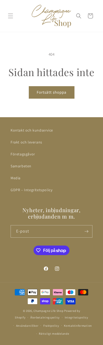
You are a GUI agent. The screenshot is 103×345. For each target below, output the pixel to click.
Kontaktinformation (78, 325)
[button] (10, 16)
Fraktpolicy (51, 325)
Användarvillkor (27, 325)
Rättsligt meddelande (54, 333)
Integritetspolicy (76, 317)
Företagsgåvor (23, 154)
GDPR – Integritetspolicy (31, 189)
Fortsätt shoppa (52, 92)
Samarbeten (21, 166)
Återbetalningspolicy (45, 317)
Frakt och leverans (26, 142)
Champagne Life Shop (48, 311)
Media (16, 178)
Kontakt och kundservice (32, 130)
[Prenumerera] (86, 231)
